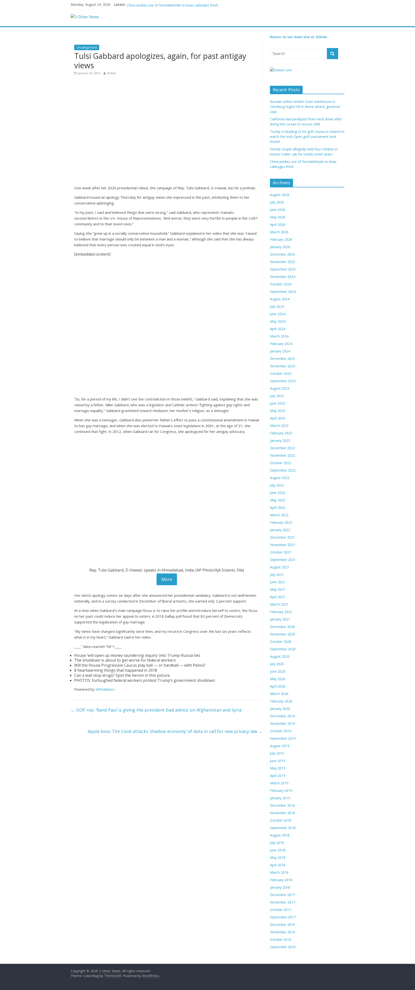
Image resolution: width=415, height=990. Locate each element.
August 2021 (279, 567)
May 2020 (277, 678)
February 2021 (281, 611)
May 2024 (277, 321)
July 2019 (277, 753)
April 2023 (277, 418)
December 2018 (282, 805)
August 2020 (279, 656)
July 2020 (277, 664)
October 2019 (280, 731)
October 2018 (280, 820)
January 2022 (280, 530)
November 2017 (282, 902)
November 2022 (282, 455)
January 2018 (280, 887)
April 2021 (277, 597)
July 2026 (277, 202)
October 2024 (280, 284)
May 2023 (277, 410)
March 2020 (279, 693)
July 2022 (277, 485)
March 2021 (279, 604)
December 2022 (282, 448)
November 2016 (282, 932)
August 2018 (279, 835)
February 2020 (281, 701)
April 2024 (277, 328)
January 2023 (280, 440)
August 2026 (279, 194)
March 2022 (279, 515)
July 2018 (277, 842)
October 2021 (280, 552)
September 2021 (283, 559)
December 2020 (282, 626)
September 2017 (283, 917)
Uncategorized (87, 47)
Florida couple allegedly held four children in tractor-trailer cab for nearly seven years (192, 4)
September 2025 (283, 269)
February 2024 (281, 343)
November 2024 (282, 276)
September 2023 (283, 381)
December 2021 (282, 537)
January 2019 (280, 798)
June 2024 (277, 314)
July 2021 (277, 574)
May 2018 (277, 857)
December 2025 (282, 254)
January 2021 (280, 619)
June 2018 (277, 850)
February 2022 (281, 522)
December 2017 (282, 894)
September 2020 (283, 649)
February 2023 (281, 433)
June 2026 (277, 209)
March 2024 (279, 336)
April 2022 (277, 507)
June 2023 (277, 403)
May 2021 (277, 589)
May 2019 (277, 768)
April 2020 (277, 686)
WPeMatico (105, 689)
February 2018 (281, 880)
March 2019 (279, 783)
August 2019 (279, 746)
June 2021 (277, 582)
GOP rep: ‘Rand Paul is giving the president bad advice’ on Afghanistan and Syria (156, 710)
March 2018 (279, 872)
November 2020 (282, 634)
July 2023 (277, 396)
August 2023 (279, 388)
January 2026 (280, 247)
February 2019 (281, 790)
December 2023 (282, 358)
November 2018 (282, 813)
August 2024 (279, 299)
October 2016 (280, 939)
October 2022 (280, 463)
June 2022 (277, 492)
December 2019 (282, 716)
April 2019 (277, 775)
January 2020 (280, 708)
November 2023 (282, 366)
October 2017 (280, 909)
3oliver (111, 73)
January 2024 (280, 351)
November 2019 (282, 723)
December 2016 (282, 924)
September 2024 (283, 291)
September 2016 (283, 947)
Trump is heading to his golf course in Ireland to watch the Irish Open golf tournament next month (307, 136)
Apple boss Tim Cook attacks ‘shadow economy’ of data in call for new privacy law (175, 731)
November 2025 (282, 261)
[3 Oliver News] (85, 16)
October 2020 (280, 641)
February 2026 (281, 239)
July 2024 (277, 306)
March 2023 (279, 425)
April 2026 (277, 224)
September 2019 (283, 738)
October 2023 (280, 373)
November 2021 (282, 544)
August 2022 (279, 477)
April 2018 (277, 865)
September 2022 (283, 470)
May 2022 (277, 500)
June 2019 (277, 760)
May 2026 (277, 217)
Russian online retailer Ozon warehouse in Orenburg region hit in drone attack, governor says (305, 106)
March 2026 (279, 232)
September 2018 (283, 827)
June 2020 (277, 671)
